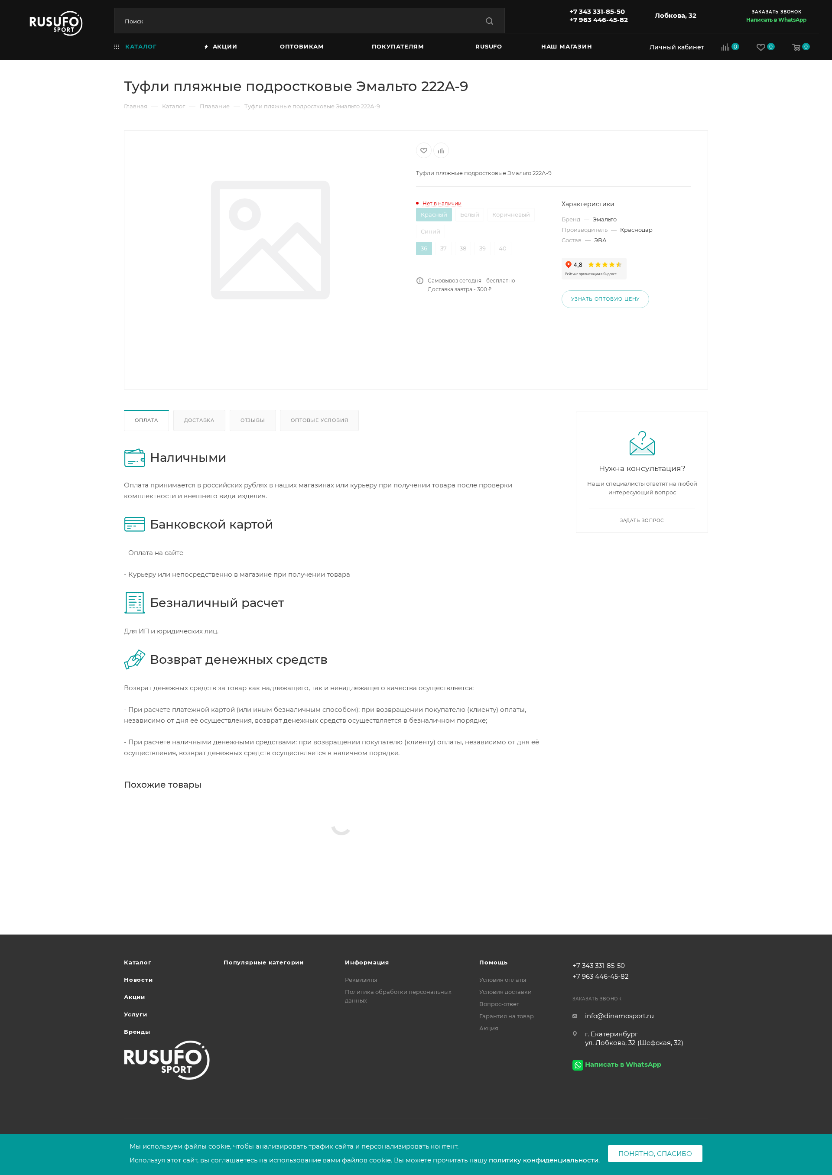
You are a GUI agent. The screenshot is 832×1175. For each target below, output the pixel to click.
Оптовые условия (319, 420)
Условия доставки (505, 991)
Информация (367, 962)
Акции (134, 996)
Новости (138, 979)
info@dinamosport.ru (619, 1016)
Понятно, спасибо (655, 1153)
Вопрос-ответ (499, 1003)
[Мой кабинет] (674, 47)
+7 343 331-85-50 (597, 11)
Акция (488, 1028)
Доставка (199, 420)
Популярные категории (264, 962)
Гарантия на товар (506, 1016)
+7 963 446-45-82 (598, 20)
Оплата (146, 420)
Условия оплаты (502, 979)
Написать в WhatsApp (776, 19)
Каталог (138, 962)
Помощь (493, 962)
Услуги (135, 1014)
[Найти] (489, 21)
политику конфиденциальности (543, 1160)
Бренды (137, 1031)
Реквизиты (361, 979)
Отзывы (252, 420)
